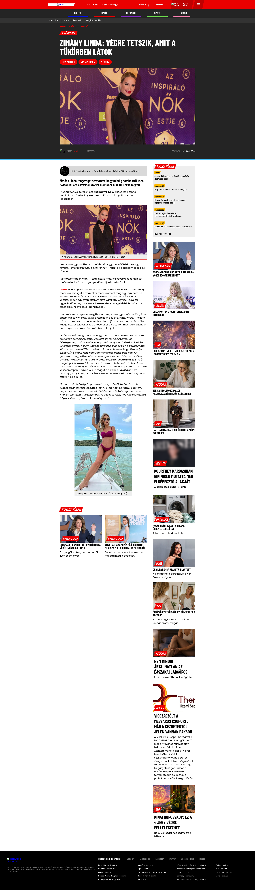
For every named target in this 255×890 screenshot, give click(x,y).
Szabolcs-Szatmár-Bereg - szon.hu (191, 879)
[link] (70, 538)
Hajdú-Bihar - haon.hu (147, 876)
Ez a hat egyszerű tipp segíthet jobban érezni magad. (171, 621)
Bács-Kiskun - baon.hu (107, 865)
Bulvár (172, 859)
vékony (105, 62)
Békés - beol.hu (104, 872)
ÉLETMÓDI (131, 13)
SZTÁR (104, 13)
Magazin (159, 859)
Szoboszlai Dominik (72, 20)
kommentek (68, 62)
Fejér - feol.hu (143, 869)
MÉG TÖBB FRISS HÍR (162, 233)
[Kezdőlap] (61, 4)
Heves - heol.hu (144, 879)
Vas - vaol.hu (221, 869)
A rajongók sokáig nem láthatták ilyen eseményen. (79, 554)
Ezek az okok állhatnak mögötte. (173, 677)
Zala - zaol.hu (222, 876)
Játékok (142, 4)
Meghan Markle (93, 20)
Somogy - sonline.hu (185, 876)
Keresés (159, 4)
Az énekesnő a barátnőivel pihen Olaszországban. (172, 575)
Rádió (202, 859)
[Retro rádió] (174, 5)
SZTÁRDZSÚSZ (84, 26)
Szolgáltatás (187, 859)
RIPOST (63, 26)
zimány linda (88, 62)
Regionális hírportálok (109, 859)
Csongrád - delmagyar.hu (109, 879)
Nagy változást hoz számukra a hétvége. (173, 834)
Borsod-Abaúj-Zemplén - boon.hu (112, 876)
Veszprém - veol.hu (224, 872)
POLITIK (78, 13)
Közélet (130, 859)
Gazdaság (145, 859)
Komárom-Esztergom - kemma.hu (191, 869)
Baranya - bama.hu (106, 869)
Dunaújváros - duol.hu (147, 865)
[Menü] (198, 4)
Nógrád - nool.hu (184, 872)
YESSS (184, 13)
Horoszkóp (54, 20)
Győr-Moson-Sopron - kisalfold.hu (152, 872)
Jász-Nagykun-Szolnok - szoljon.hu (191, 865)
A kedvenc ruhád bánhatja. (169, 533)
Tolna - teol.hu (222, 865)
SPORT (157, 13)
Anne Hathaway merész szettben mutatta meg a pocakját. (124, 554)
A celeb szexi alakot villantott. (171, 487)
